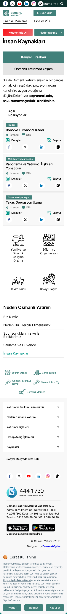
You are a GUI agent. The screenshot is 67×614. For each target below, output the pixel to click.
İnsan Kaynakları (16, 353)
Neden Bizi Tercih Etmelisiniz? (26, 325)
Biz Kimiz (10, 317)
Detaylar (16, 140)
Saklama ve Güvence (19, 345)
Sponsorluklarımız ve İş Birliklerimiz (21, 335)
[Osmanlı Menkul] (12, 13)
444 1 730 (32, 490)
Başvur (57, 140)
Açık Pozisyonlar (17, 113)
